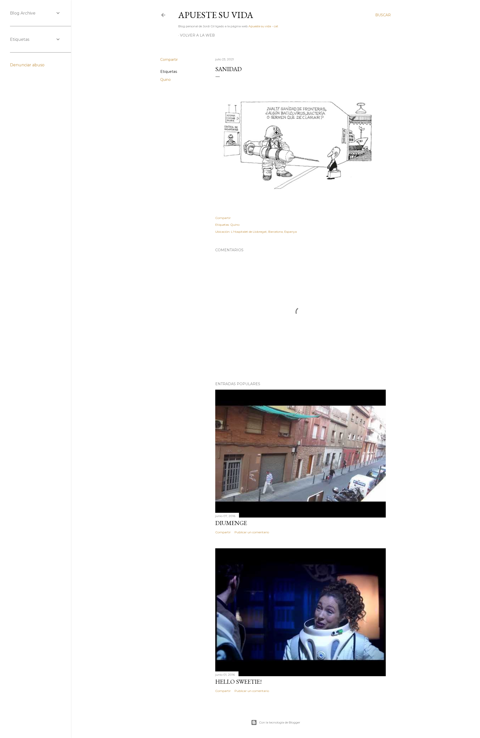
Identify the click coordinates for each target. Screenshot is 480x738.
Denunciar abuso (27, 65)
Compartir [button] (169, 59)
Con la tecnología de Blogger (279, 722)
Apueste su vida (215, 15)
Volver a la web (197, 35)
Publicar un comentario (251, 532)
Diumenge (231, 523)
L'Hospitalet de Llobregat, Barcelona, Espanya (264, 231)
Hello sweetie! (238, 681)
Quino (165, 79)
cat (276, 26)
